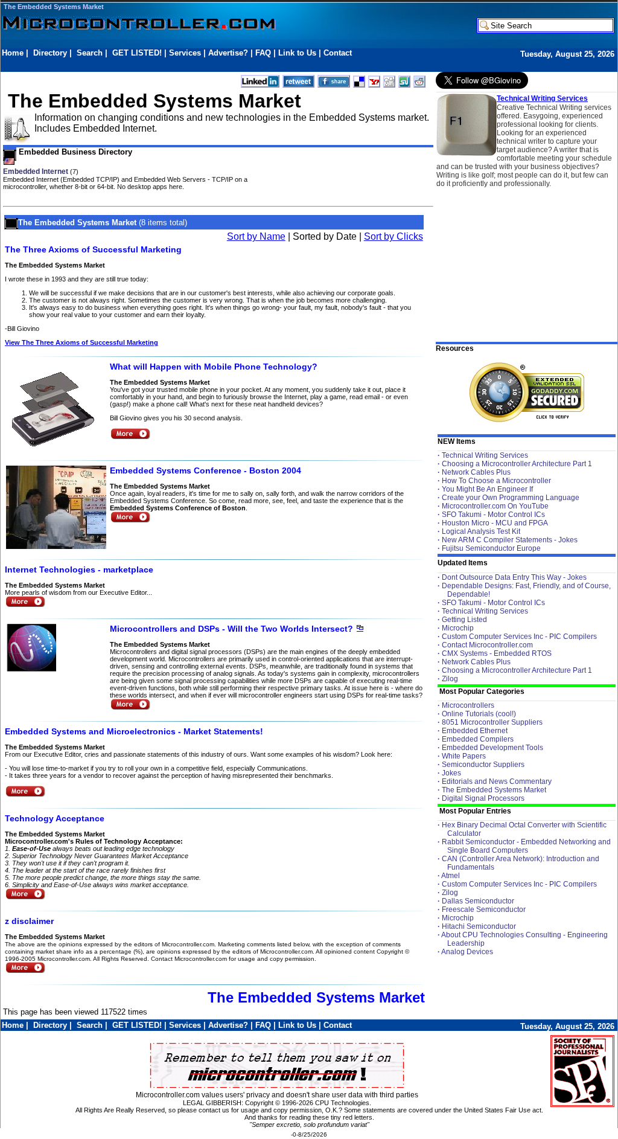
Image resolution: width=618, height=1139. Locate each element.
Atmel (450, 875)
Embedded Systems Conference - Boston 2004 (205, 470)
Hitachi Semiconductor (479, 926)
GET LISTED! (137, 52)
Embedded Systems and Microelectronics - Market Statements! (134, 731)
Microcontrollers (468, 705)
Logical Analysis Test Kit (481, 531)
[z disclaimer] (25, 970)
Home (13, 52)
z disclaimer (29, 921)
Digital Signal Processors (483, 798)
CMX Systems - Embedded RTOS (497, 653)
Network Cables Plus (476, 472)
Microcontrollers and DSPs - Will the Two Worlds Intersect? (231, 629)
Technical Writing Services (542, 98)
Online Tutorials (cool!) (479, 714)
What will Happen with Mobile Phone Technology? (213, 366)
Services (185, 52)
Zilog (450, 679)
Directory (50, 52)
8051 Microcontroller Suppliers (492, 722)
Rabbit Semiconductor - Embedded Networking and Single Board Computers (526, 846)
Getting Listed (464, 619)
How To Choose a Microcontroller (496, 480)
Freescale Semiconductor (484, 909)
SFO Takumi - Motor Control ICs (493, 514)
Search (90, 52)
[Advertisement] (221, 64)
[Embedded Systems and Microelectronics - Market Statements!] (25, 794)
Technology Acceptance (54, 818)
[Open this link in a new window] (360, 629)
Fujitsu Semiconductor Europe (491, 548)
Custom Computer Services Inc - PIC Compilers (519, 636)
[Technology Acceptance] (25, 897)
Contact (337, 52)
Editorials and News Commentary (497, 781)
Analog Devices (467, 952)
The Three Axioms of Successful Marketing (93, 249)
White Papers (464, 756)
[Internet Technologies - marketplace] (25, 605)
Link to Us (297, 52)
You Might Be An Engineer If (487, 489)
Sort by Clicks (393, 236)
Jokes (451, 773)
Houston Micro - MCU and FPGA (495, 523)
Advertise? (228, 52)
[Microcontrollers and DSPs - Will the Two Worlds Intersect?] (130, 707)
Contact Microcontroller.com (487, 645)
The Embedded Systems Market (54, 6)
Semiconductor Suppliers (483, 764)
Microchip (458, 628)
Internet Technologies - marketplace (79, 569)
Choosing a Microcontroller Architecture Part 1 (517, 464)
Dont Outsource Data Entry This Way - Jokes (514, 577)
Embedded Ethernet (475, 731)
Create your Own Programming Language (510, 497)
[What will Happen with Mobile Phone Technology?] (130, 437)
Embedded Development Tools (492, 747)
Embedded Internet (35, 171)
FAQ (263, 52)
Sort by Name (256, 236)
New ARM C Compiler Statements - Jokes (510, 540)
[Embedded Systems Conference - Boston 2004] (130, 520)
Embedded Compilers (478, 739)
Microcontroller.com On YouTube (495, 506)
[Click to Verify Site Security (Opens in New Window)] (527, 392)
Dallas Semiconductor (478, 901)
